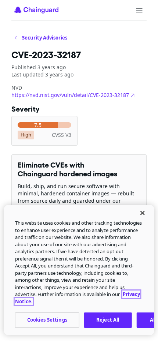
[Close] (142, 213)
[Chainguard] (36, 10)
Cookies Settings (47, 319)
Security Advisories (44, 37)
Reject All (107, 319)
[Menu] (139, 10)
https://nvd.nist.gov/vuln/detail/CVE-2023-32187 (70, 94)
